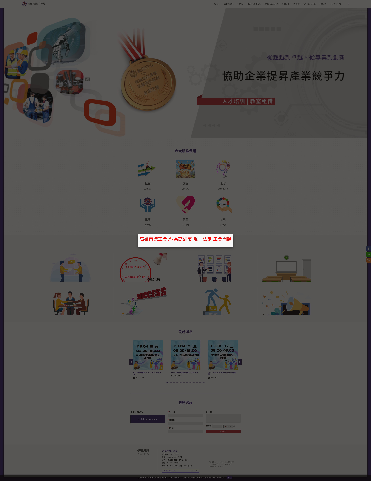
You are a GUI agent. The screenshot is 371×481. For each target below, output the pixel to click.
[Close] (233, 234)
